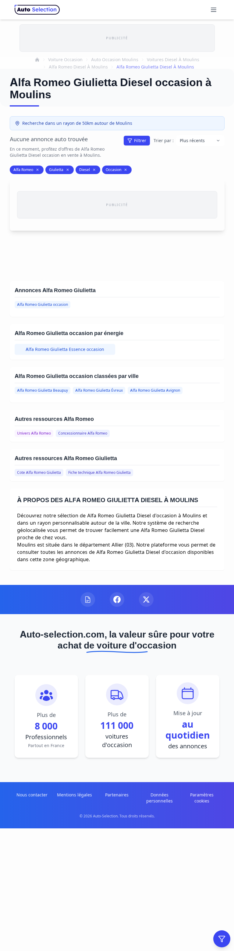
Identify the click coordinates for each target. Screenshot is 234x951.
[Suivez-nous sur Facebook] (117, 599)
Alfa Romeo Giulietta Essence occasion (65, 349)
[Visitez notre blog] (87, 599)
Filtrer (140, 140)
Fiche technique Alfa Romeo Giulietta (99, 472)
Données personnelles (159, 797)
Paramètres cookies (202, 797)
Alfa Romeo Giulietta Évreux (99, 390)
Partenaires (117, 794)
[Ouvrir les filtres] (221, 938)
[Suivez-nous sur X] (146, 599)
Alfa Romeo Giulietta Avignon (155, 390)
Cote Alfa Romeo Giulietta (39, 472)
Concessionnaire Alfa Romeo (82, 433)
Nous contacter (32, 794)
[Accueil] (37, 59)
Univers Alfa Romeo (34, 433)
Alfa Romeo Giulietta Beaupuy (42, 390)
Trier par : (164, 140)
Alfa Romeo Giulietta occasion (42, 304)
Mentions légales (74, 794)
